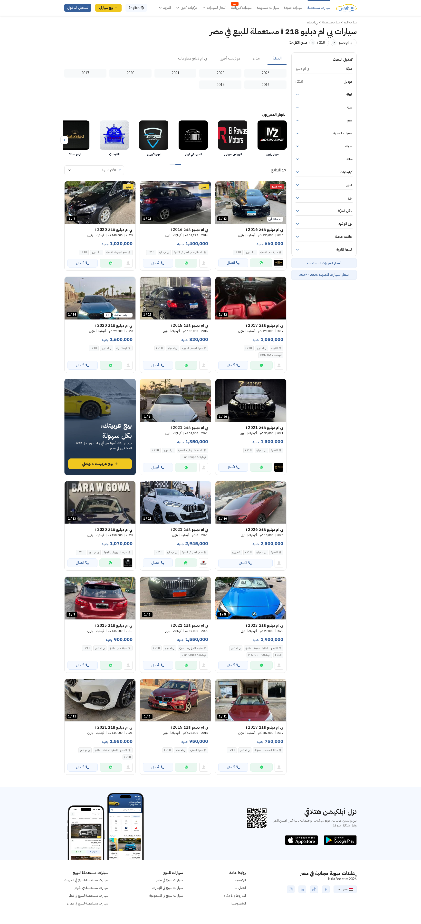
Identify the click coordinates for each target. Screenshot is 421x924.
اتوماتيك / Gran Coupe (194, 457)
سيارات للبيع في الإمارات (167, 887)
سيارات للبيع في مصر (169, 880)
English (134, 8)
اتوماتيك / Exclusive (271, 355)
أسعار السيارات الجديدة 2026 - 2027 (324, 274)
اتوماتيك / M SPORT (259, 655)
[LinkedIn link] (302, 889)
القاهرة (274, 450)
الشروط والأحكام (235, 895)
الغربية (274, 348)
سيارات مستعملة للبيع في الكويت (86, 880)
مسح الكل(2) (297, 42)
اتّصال (231, 262)
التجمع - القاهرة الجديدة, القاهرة (262, 648)
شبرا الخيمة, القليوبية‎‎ (192, 348)
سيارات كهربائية (241, 7)
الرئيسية (240, 880)
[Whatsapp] (261, 262)
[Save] (221, 187)
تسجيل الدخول (77, 7)
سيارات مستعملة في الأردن (91, 887)
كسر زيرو (236, 552)
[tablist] (175, 58)
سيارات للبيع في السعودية (166, 895)
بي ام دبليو (251, 252)
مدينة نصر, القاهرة (269, 252)
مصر (345, 889)
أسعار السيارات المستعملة (324, 263)
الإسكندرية (121, 348)
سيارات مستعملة (318, 7)
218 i (237, 252)
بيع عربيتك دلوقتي (97, 464)
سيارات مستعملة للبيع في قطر (88, 895)
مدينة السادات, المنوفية (266, 750)
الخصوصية (238, 903)
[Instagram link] (291, 889)
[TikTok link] (314, 889)
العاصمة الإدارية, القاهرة (190, 450)
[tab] (277, 58)
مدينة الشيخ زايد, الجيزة (115, 552)
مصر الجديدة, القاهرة (116, 252)
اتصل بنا (240, 887)
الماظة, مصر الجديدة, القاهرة (188, 252)
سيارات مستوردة (268, 7)
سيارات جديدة (293, 7)
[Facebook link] (326, 889)
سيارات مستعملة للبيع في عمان (87, 903)
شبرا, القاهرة (196, 750)
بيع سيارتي (106, 7)
